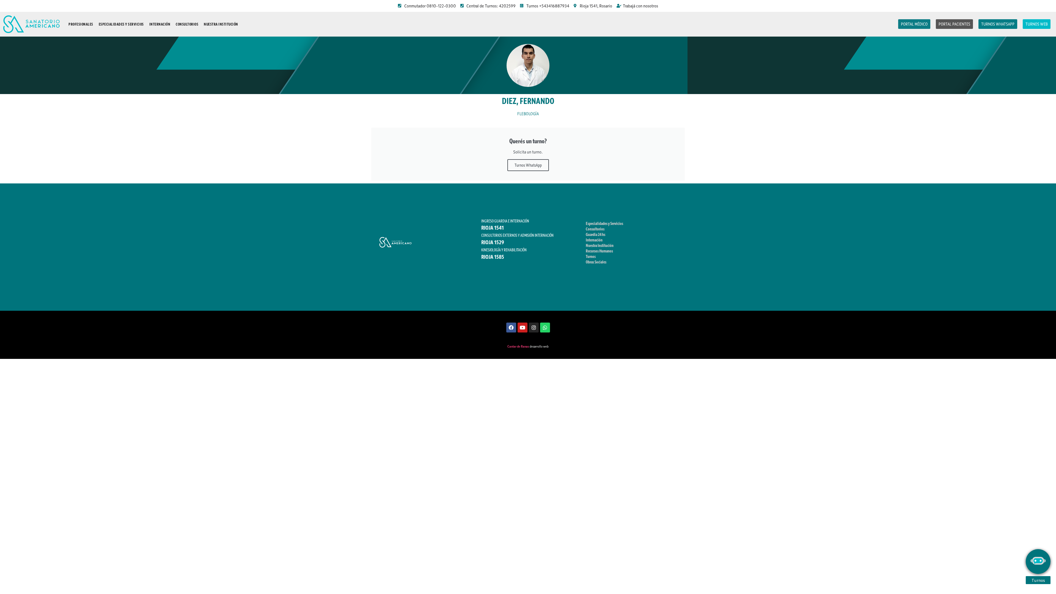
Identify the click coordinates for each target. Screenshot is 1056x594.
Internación (159, 24)
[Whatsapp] (545, 327)
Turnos (591, 256)
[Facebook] (511, 327)
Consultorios (187, 24)
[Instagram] (534, 327)
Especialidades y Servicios (121, 24)
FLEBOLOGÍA (528, 113)
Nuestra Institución (221, 24)
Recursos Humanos (599, 251)
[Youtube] (522, 327)
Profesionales (80, 24)
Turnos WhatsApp (528, 165)
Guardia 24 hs (595, 234)
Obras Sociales (596, 262)
